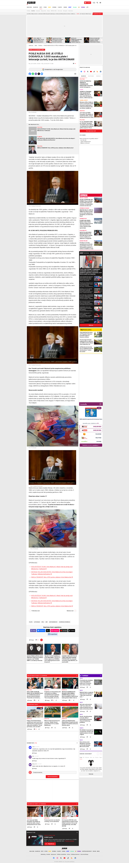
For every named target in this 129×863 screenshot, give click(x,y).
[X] (87, 71)
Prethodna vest (36, 610)
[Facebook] (81, 71)
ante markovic (53, 622)
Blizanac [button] (87, 757)
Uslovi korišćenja (84, 854)
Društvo (40, 45)
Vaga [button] (100, 757)
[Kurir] (31, 3)
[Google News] (100, 71)
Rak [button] (91, 757)
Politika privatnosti (75, 854)
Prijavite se (51, 843)
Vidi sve (91, 325)
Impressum (53, 854)
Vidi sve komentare (53, 776)
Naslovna (31, 45)
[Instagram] (84, 71)
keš (46, 622)
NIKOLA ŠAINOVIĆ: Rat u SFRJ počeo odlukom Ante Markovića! (51, 577)
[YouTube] (91, 71)
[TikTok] (94, 71)
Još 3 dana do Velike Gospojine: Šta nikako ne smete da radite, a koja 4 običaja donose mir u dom (61, 13)
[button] (74, 63)
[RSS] (97, 71)
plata (30, 622)
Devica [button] (96, 757)
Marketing (43, 854)
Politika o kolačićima (61, 854)
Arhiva (68, 854)
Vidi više (91, 774)
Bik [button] (83, 757)
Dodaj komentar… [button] (38, 772)
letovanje (37, 622)
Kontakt (48, 854)
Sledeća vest (70, 610)
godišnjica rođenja (64, 622)
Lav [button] (93, 757)
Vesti (36, 45)
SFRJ (43, 622)
